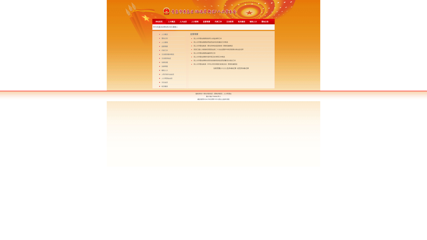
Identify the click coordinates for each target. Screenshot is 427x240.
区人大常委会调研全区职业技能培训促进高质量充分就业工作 (215, 60)
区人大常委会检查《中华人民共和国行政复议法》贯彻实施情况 (215, 64)
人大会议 (183, 22)
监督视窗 (206, 22)
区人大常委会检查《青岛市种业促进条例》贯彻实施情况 (213, 46)
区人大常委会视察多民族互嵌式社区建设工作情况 (211, 42)
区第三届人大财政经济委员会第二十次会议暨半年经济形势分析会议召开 (219, 49)
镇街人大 (253, 22)
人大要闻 (194, 22)
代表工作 (218, 22)
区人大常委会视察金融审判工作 (205, 53)
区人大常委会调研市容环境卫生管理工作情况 (209, 57)
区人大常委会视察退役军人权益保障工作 (208, 38)
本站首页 (159, 22)
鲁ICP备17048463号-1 (213, 96)
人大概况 (171, 22)
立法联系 (230, 22)
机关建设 (241, 22)
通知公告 (265, 22)
